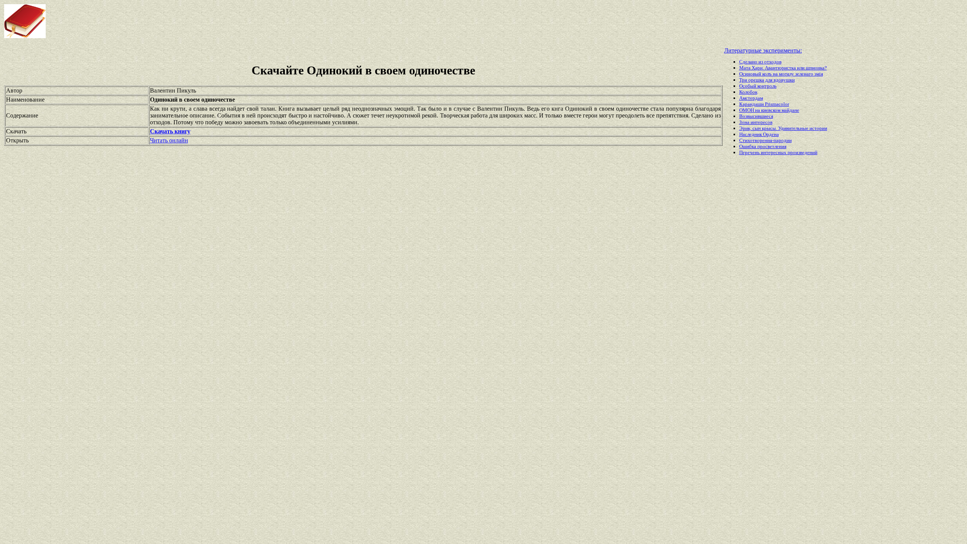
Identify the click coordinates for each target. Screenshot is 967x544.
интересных (774, 152)
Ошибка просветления (762, 146)
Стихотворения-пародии (765, 140)
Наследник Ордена (759, 134)
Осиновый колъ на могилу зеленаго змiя (781, 74)
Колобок (748, 92)
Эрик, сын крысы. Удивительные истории (783, 128)
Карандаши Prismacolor (764, 104)
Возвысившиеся (756, 116)
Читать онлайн (169, 140)
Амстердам (751, 98)
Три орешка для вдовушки (767, 80)
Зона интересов (755, 122)
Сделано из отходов (760, 62)
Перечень (750, 152)
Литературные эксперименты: (763, 50)
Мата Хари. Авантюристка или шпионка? (783, 68)
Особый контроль (758, 86)
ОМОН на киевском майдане (769, 110)
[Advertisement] (387, 21)
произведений (802, 152)
